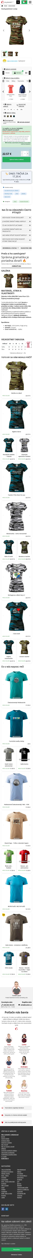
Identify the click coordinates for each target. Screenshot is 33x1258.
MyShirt (19, 1197)
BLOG (3, 1137)
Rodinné (19, 1179)
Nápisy (19, 1171)
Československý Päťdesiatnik (16, 702)
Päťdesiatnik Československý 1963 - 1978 (16, 804)
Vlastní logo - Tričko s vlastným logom (16, 843)
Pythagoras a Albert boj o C (16, 595)
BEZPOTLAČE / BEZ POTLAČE (16, 906)
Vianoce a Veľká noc (23, 1189)
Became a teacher (24, 556)
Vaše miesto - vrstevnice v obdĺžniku (16, 945)
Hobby (3, 1189)
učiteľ (16, 193)
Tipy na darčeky (6, 1169)
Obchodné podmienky (8, 1152)
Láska (3, 1197)
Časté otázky (5, 1138)
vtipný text (7, 197)
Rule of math (9, 556)
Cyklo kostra (24, 764)
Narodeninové (21, 1169)
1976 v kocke (8, 968)
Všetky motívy (5, 1173)
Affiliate (3, 1148)
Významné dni (21, 1193)
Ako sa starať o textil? (7, 1146)
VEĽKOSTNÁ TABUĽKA (22, 105)
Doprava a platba (6, 1142)
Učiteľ (15, 201)
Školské (5, 5)
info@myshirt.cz (26, 1005)
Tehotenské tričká (22, 1187)
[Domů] (2, 6)
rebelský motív (8, 193)
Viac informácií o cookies (8, 1243)
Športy (19, 1183)
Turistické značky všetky (16, 741)
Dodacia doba (5, 1141)
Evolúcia (3, 1183)
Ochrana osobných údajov (9, 1150)
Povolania (20, 1173)
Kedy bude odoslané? (24, 122)
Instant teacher (24, 656)
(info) (17, 181)
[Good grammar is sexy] (8, 280)
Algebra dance (16, 431)
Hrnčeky (3, 1177)
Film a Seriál (4, 1185)
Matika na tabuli (16, 393)
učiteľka (23, 193)
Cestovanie (4, 1179)
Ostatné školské (11, 5)
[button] (24, 2)
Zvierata (19, 1195)
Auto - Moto (5, 1175)
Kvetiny (3, 1195)
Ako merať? (4, 1145)
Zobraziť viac (16, 266)
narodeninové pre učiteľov (11, 190)
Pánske (7, 73)
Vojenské (20, 1191)
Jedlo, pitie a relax (6, 1193)
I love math (16, 633)
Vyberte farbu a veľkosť (16, 159)
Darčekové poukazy (7, 1171)
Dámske (18, 73)
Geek (2, 1187)
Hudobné (4, 1191)
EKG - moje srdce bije (8, 1181)
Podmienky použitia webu (9, 1154)
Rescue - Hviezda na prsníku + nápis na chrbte (24, 969)
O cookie (4, 1156)
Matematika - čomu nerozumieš (16, 533)
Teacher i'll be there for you (16, 495)
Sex (18, 1181)
